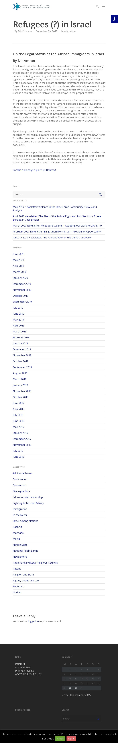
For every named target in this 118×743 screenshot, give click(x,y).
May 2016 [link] (18, 427)
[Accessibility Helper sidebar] (114, 19)
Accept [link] (60, 738)
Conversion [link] (19, 485)
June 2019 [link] (18, 313)
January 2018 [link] (20, 385)
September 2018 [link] (22, 367)
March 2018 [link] (19, 379)
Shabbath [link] (18, 586)
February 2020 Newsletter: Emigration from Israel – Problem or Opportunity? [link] (57, 231)
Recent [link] (17, 568)
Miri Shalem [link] (25, 31)
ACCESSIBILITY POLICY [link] (28, 674)
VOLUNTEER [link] (22, 667)
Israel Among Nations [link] (25, 521)
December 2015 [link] (22, 439)
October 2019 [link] (20, 295)
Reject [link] (71, 738)
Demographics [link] (21, 491)
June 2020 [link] (18, 254)
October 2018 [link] (20, 361)
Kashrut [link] (17, 527)
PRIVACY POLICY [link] (24, 671)
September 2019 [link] (22, 301)
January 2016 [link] (20, 433)
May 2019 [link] (18, 319)
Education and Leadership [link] (28, 497)
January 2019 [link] (20, 343)
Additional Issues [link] (22, 473)
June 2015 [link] (18, 456)
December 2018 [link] (22, 349)
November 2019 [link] (22, 289)
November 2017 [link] (22, 391)
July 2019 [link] (18, 307)
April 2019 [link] (18, 325)
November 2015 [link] (22, 444)
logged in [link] (33, 621)
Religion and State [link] (23, 574)
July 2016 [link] (18, 415)
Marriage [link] (18, 533)
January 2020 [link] (20, 278)
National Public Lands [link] (25, 550)
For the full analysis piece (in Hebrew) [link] (34, 170)
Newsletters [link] (20, 556)
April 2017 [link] (18, 409)
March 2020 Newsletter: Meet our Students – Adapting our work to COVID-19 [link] (57, 225)
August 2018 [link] (20, 373)
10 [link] (82, 674)
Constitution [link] (20, 479)
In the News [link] (20, 515)
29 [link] (70, 688)
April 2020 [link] (18, 266)
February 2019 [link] (21, 337)
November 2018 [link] (22, 355)
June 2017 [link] (18, 403)
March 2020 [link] (19, 272)
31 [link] (82, 688)
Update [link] (17, 592)
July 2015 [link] (18, 450)
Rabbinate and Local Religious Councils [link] (35, 562)
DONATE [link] (20, 664)
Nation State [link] (20, 544)
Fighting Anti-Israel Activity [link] (28, 503)
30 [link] (76, 688)
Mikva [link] (16, 538)
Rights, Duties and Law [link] (26, 580)
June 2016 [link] (18, 421)
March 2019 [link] (19, 331)
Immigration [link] (68, 31)
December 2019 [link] (22, 284)
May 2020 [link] (18, 260)
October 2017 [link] (20, 397)
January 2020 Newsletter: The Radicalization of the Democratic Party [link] (52, 237)
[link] (31, 6)
